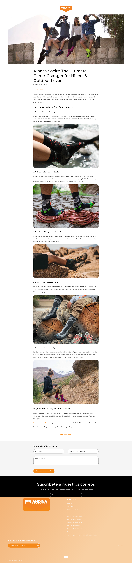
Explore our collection (40, 423)
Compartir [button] (39, 90)
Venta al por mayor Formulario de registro (82, 535)
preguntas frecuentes (74, 516)
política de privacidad (74, 519)
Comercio (70, 506)
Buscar (69, 503)
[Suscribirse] (80, 495)
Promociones (72, 532)
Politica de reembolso (75, 529)
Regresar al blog (67, 434)
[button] (14, 9)
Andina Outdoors (17, 560)
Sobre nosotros (72, 510)
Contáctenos (71, 513)
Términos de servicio (74, 522)
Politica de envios (73, 525)
